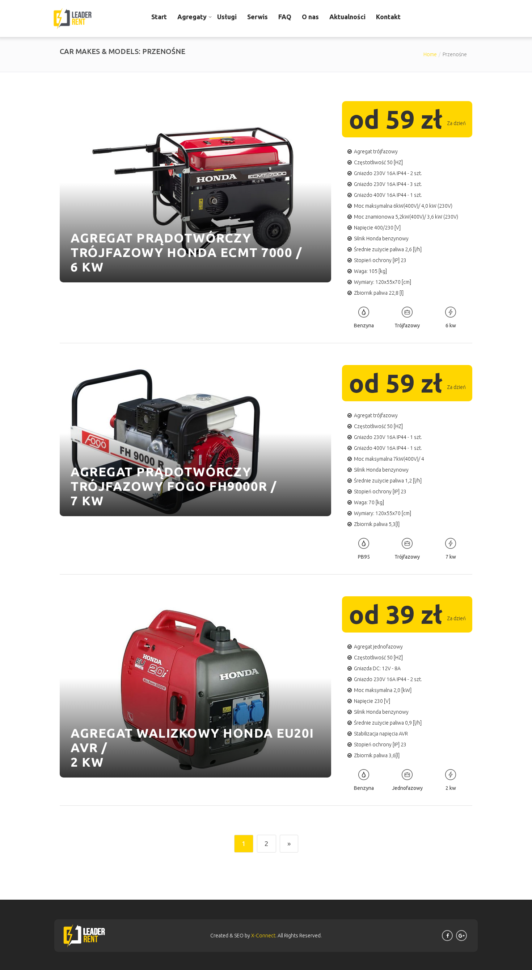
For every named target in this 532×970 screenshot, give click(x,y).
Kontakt (388, 16)
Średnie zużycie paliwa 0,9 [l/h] (388, 723)
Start (159, 16)
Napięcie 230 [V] (372, 701)
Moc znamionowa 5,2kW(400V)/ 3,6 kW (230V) (406, 217)
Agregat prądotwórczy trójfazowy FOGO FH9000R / (174, 478)
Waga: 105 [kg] (370, 271)
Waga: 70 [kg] (369, 502)
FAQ (284, 16)
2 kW (87, 762)
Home (430, 54)
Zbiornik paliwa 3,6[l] (377, 755)
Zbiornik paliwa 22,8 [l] (379, 293)
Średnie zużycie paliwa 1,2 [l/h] (388, 481)
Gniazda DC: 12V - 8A (377, 668)
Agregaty (192, 16)
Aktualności (347, 16)
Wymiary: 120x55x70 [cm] (382, 282)
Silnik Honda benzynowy (381, 238)
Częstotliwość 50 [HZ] (378, 162)
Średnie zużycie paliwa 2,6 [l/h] (388, 249)
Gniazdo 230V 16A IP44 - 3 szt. (388, 184)
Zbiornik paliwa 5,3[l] (377, 524)
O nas (310, 16)
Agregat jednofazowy (378, 647)
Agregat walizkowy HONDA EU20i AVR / (192, 740)
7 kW (87, 500)
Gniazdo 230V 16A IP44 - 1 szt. (388, 437)
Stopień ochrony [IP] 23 (380, 260)
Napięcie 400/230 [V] (377, 228)
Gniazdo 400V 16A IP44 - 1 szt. (388, 195)
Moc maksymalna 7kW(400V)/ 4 (389, 459)
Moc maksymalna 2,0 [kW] (382, 690)
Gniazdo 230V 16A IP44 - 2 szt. (388, 173)
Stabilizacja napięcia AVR (381, 734)
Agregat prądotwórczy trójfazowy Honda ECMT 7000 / (186, 245)
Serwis (257, 16)
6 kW (87, 267)
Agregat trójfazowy (376, 151)
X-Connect (263, 935)
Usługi (227, 16)
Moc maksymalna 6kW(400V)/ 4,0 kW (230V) (403, 206)
